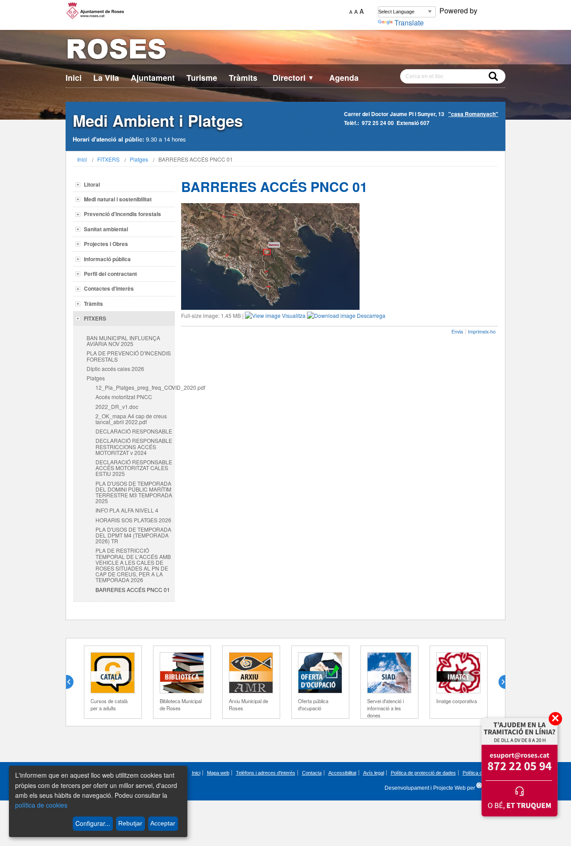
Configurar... (92, 823)
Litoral (92, 184)
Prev (73, 682)
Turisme (201, 77)
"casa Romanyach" (473, 114)
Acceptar (162, 823)
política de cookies (41, 804)
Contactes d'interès (109, 288)
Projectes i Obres (106, 244)
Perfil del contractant (110, 274)
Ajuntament (153, 77)
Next (498, 682)
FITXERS (108, 159)
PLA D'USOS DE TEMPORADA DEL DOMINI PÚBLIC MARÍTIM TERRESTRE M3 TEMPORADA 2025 (133, 492)
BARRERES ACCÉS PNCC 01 (132, 589)
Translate (409, 22)
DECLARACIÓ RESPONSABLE (133, 431)
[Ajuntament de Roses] (285, 50)
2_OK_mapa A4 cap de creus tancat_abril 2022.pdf (131, 418)
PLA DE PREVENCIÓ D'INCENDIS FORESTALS (129, 356)
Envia (457, 331)
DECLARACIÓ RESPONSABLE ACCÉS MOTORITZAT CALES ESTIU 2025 (133, 467)
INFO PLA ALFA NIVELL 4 (126, 510)
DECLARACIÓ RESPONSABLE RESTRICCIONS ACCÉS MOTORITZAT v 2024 (133, 446)
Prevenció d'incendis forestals (122, 214)
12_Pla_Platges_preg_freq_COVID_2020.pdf (135, 387)
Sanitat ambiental (106, 229)
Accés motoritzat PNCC (123, 396)
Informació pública (107, 259)
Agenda (344, 77)
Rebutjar (130, 823)
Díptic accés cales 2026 (115, 368)
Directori (293, 77)
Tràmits (243, 77)
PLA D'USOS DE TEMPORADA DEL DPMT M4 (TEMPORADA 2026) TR (133, 535)
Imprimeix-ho (482, 331)
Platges (139, 159)
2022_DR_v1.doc (116, 406)
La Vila (106, 77)
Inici (74, 77)
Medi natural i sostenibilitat (118, 199)
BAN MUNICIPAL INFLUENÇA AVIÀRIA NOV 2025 (123, 340)
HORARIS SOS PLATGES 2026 (133, 520)
